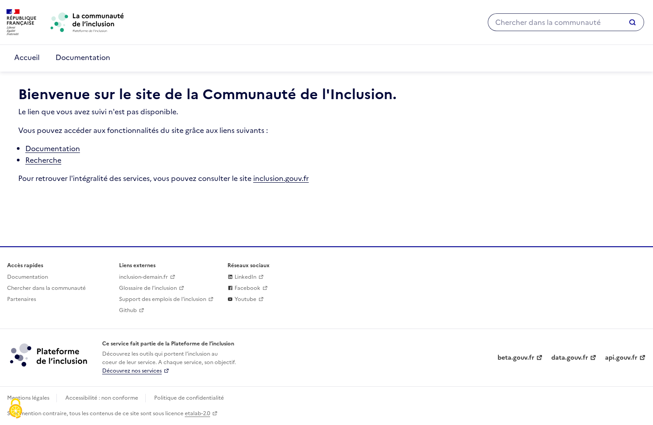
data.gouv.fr (569, 357)
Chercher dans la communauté (46, 288)
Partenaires (21, 299)
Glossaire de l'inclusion (148, 288)
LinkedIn (244, 277)
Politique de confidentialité (189, 398)
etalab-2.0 (197, 413)
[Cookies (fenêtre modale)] (15, 409)
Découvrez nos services (132, 371)
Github (128, 310)
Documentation (83, 57)
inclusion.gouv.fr (281, 178)
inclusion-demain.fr (143, 277)
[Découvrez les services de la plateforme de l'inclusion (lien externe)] (49, 355)
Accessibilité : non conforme (101, 398)
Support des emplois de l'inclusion (162, 299)
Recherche (43, 160)
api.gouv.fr (621, 357)
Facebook (246, 288)
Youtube (244, 299)
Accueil (27, 57)
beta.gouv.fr (516, 357)
